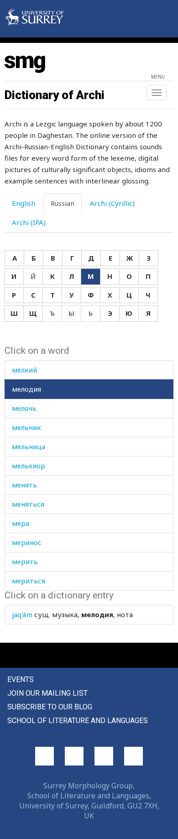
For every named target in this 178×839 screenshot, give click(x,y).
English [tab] (23, 203)
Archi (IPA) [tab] (29, 222)
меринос (27, 542)
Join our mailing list (47, 693)
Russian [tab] (62, 203)
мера (20, 523)
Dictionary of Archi (55, 95)
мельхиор (28, 465)
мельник (26, 427)
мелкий (24, 369)
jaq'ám (22, 614)
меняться (28, 504)
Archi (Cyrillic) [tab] (112, 203)
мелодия (26, 388)
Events (20, 679)
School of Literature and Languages (77, 720)
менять (24, 484)
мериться (28, 580)
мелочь (24, 408)
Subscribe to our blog (49, 707)
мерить (25, 561)
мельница (28, 446)
